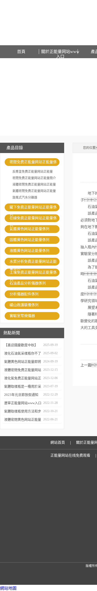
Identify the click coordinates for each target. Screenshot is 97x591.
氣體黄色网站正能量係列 (29, 229)
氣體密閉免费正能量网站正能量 (34, 191)
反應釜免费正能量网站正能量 (32, 171)
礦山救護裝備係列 (24, 305)
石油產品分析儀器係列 (28, 283)
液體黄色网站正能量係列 (29, 251)
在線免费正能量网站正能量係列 (33, 219)
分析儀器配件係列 (24, 294)
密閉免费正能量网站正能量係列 (33, 163)
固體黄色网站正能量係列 (29, 240)
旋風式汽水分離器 (24, 197)
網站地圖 (8, 588)
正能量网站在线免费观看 (70, 455)
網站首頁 (57, 442)
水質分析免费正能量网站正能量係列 (33, 263)
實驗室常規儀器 (22, 316)
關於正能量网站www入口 (60, 51)
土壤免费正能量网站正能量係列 (33, 273)
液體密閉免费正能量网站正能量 (34, 184)
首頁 (21, 51)
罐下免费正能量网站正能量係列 (33, 208)
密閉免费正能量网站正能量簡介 (34, 178)
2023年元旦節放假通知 (21, 395)
